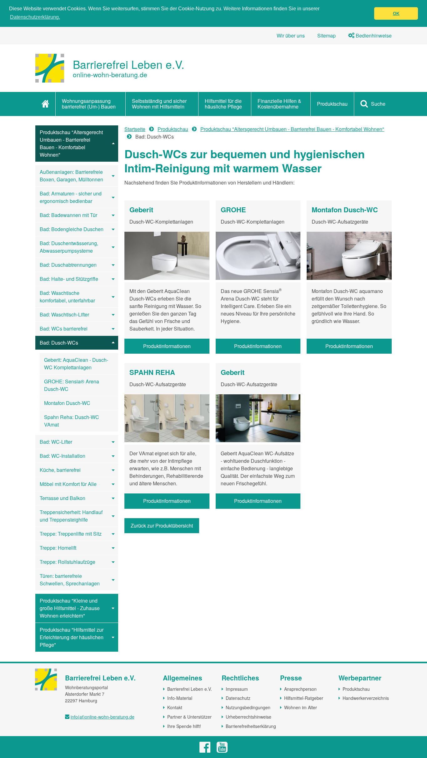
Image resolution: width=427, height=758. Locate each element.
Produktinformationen (167, 346)
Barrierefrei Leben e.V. (189, 689)
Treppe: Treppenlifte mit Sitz (71, 533)
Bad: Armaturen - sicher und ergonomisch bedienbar (71, 197)
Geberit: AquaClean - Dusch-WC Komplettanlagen (76, 363)
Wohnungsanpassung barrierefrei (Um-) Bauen (89, 103)
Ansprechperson (300, 689)
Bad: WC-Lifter (56, 441)
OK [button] (396, 13)
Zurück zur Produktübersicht (162, 525)
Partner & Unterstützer (189, 717)
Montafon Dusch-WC (67, 403)
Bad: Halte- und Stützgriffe (69, 278)
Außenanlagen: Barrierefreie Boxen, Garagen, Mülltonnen (71, 175)
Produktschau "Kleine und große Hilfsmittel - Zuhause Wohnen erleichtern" (70, 608)
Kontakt (174, 707)
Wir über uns (291, 35)
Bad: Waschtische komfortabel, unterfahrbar (67, 296)
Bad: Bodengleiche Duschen (71, 229)
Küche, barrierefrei (60, 469)
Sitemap (326, 35)
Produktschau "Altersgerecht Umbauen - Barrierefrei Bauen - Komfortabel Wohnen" (71, 143)
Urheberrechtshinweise (248, 717)
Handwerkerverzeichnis (366, 698)
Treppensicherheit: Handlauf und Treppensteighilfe (71, 515)
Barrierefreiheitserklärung (251, 726)
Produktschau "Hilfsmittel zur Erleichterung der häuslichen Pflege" (71, 637)
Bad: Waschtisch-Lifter (64, 314)
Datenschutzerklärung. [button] (35, 17)
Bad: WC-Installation (62, 455)
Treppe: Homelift (58, 547)
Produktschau (332, 103)
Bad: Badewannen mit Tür (68, 215)
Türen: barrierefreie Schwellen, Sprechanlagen (70, 579)
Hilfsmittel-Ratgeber (303, 698)
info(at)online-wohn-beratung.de (102, 717)
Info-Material (179, 698)
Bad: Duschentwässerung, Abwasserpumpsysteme (69, 247)
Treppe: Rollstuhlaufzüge (67, 561)
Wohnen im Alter (300, 707)
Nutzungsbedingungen (248, 707)
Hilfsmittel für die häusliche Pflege (223, 103)
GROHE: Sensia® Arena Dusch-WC (71, 385)
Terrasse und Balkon (62, 498)
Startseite (134, 129)
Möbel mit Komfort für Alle (68, 484)
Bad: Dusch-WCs (59, 342)
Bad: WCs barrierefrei (64, 328)
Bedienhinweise (373, 35)
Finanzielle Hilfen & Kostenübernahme (279, 103)
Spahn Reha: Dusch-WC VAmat (71, 420)
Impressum (237, 689)
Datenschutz (238, 698)
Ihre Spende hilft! (184, 726)
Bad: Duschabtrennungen (68, 264)
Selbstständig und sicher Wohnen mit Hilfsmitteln (159, 103)
